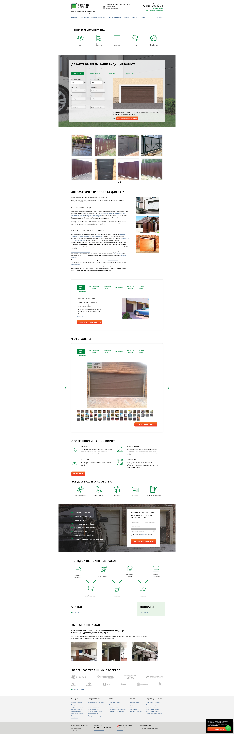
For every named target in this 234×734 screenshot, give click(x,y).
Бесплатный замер (114, 702)
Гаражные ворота (76, 702)
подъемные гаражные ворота (81, 236)
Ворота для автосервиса (153, 711)
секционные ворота (97, 236)
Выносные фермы (93, 713)
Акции (153, 17)
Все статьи (75, 612)
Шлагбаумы (74, 718)
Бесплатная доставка (115, 705)
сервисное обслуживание (93, 215)
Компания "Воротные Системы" (80, 252)
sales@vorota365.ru (99, 730)
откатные (122, 234)
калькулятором (75, 264)
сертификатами (118, 254)
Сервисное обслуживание (116, 711)
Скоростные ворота (77, 707)
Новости (132, 707)
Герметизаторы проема (95, 711)
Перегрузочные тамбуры (95, 716)
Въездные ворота (76, 705)
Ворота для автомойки (152, 709)
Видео (126, 17)
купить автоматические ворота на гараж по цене (107, 247)
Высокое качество (103, 217)
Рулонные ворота (76, 716)
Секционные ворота (77, 711)
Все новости (144, 612)
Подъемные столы (93, 709)
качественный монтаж (78, 215)
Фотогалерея (134, 709)
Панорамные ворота (152, 705)
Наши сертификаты (136, 711)
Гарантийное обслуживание (117, 709)
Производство (134, 702)
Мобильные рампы (93, 707)
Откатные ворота (76, 709)
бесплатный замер (106, 213)
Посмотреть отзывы (78, 689)
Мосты (90, 705)
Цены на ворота (115, 17)
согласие (143, 534)
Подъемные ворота (77, 713)
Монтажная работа (114, 707)
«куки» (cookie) (224, 721)
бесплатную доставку (119, 213)
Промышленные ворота (153, 702)
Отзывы (135, 17)
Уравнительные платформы (96, 702)
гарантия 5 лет (113, 260)
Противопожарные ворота (154, 713)
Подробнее (80, 316)
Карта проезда (120, 730)
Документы (133, 705)
